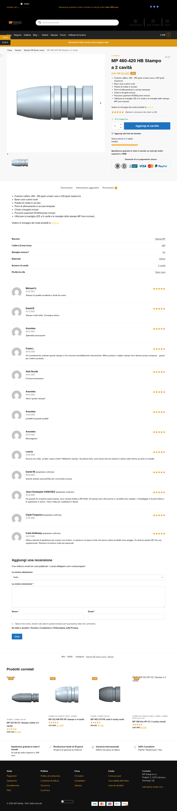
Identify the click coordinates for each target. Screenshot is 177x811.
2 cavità (161, 265)
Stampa (78, 785)
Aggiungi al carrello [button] (67, 731)
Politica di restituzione (50, 776)
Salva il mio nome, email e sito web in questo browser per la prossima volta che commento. (55, 624)
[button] (165, 35)
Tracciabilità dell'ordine (118, 780)
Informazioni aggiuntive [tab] (87, 188)
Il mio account (135, 25)
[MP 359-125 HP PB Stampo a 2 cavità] (168, 57)
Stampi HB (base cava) (34, 50)
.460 (163, 245)
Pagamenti (12, 776)
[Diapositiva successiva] (100, 103)
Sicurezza (45, 785)
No (164, 252)
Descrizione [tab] (67, 188)
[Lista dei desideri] (40, 680)
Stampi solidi (20, 719)
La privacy (45, 790)
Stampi (110, 657)
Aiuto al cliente (153, 25)
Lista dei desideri (116, 785)
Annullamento (13, 785)
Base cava (160, 272)
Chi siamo (79, 776)
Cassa (167, 25)
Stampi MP (160, 239)
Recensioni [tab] (109, 188)
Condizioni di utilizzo (50, 780)
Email (91, 611)
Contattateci (79, 780)
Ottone (162, 259)
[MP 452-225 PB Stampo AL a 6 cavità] (166, 57)
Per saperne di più (25, 738)
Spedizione (12, 780)
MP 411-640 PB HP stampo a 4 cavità (66, 719)
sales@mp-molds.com (152, 787)
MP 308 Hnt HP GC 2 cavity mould (149, 721)
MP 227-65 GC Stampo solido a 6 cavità (23, 724)
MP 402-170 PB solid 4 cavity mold (107, 719)
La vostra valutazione (22, 572)
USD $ (6, 37)
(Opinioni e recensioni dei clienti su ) (141, 112)
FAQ (9, 790)
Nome (15, 611)
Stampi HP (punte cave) (59, 716)
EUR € (6, 42)
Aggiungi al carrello (147, 126)
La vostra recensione (23, 584)
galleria (150, 107)
